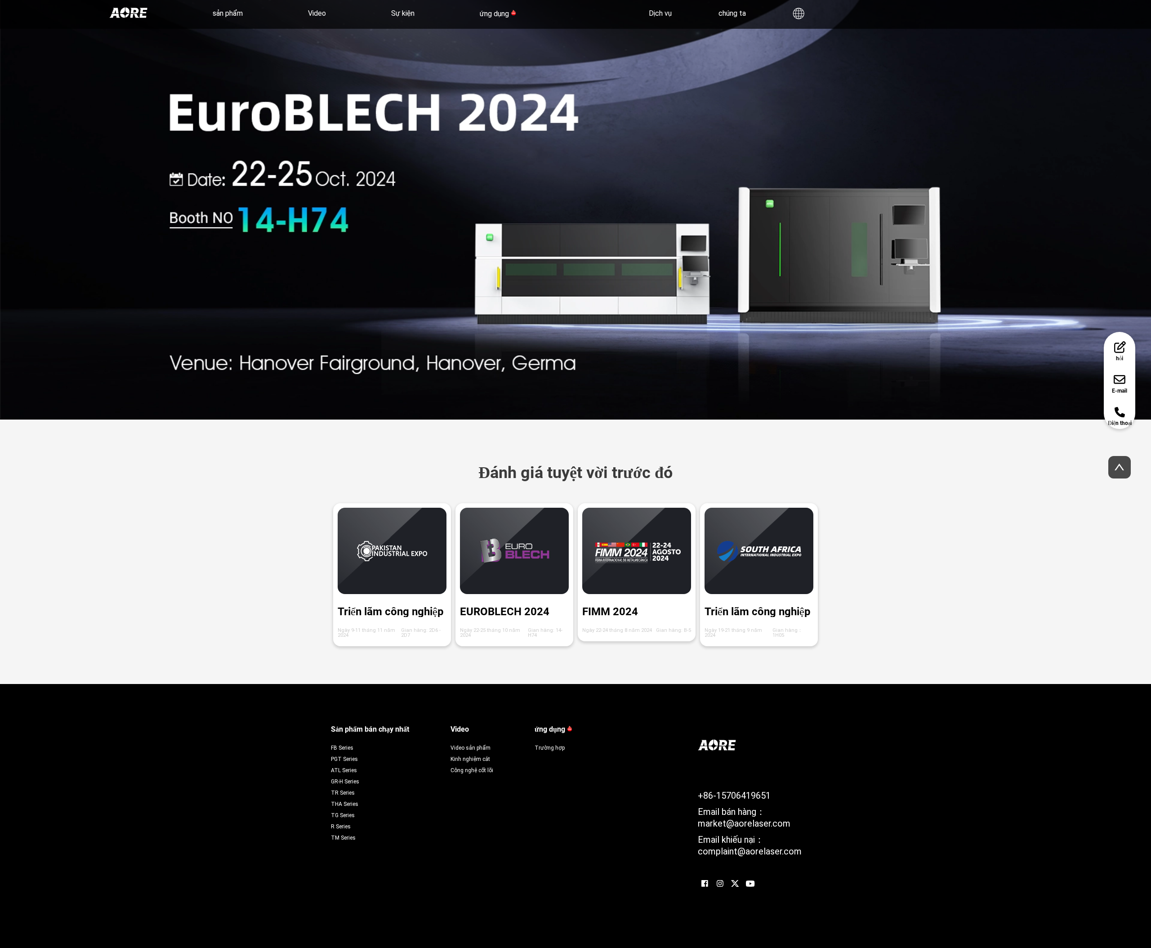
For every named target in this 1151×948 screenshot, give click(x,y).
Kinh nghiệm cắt (470, 758)
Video (317, 13)
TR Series (343, 792)
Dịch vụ (660, 13)
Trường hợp (550, 747)
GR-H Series (345, 781)
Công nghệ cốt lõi (472, 770)
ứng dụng (494, 13)
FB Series (342, 747)
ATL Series (344, 770)
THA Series (344, 803)
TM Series (343, 837)
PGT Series (344, 758)
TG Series (343, 814)
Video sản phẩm (471, 747)
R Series (341, 826)
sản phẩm (228, 13)
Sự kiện (403, 13)
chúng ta (732, 13)
